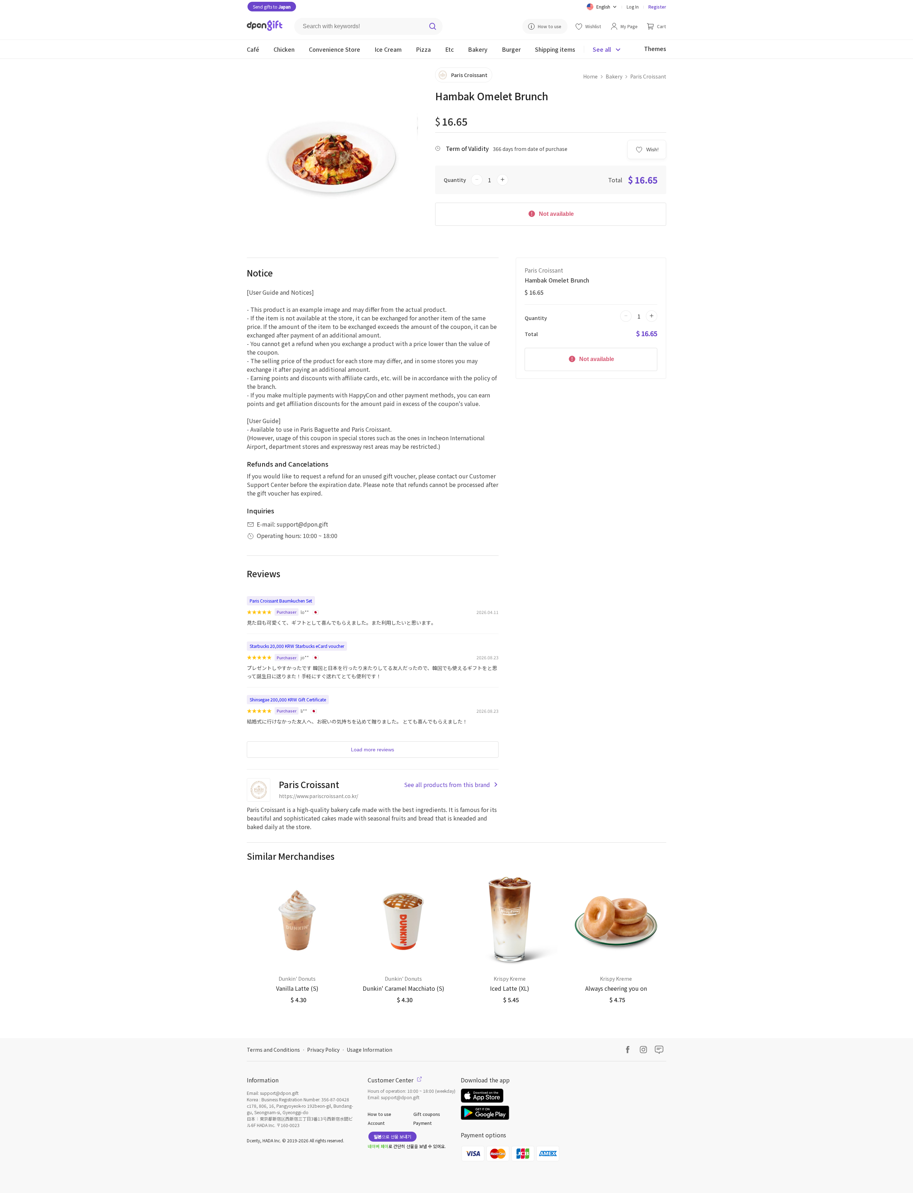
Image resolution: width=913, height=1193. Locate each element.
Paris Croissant (648, 76)
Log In (633, 7)
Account (376, 1123)
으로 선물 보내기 (392, 1136)
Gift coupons (426, 1114)
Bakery (614, 76)
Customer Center (391, 1080)
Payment (422, 1123)
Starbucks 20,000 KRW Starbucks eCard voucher (297, 646)
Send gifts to (272, 7)
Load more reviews (372, 749)
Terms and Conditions (273, 1049)
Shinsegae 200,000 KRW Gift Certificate (288, 699)
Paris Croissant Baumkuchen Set (281, 601)
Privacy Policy (323, 1049)
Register (657, 7)
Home (590, 76)
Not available (555, 214)
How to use (379, 1114)
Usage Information (369, 1049)
